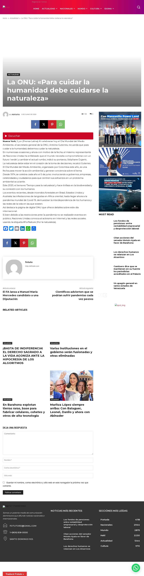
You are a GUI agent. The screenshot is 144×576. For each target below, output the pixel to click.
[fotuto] (6, 114)
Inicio (5, 18)
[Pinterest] (52, 124)
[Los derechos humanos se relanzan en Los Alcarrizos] (105, 254)
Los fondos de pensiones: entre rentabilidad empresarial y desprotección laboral (127, 225)
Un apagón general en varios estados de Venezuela (125, 286)
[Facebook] (35, 124)
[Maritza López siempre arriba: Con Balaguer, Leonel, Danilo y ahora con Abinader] (71, 385)
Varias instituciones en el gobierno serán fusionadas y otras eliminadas (71, 352)
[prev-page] (100, 295)
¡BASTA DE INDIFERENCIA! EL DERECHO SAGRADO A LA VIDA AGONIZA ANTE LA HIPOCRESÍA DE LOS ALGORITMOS (23, 356)
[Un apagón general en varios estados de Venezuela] (105, 285)
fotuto (16, 115)
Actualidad (14, 18)
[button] (138, 7)
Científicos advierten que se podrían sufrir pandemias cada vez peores (72, 295)
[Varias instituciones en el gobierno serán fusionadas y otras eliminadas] (71, 329)
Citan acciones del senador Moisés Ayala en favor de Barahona (127, 240)
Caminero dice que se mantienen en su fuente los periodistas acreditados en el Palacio (127, 270)
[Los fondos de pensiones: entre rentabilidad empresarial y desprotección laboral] (105, 223)
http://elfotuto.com (32, 266)
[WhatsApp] (60, 124)
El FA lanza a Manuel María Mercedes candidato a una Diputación (20, 295)
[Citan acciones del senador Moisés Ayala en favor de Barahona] (105, 240)
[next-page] (105, 295)
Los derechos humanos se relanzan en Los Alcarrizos (126, 254)
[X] (44, 124)
